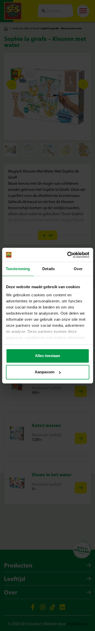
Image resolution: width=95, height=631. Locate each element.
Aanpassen (44, 372)
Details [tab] (48, 269)
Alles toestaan (47, 355)
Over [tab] (78, 269)
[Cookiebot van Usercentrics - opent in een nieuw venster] (67, 255)
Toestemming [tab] (18, 269)
